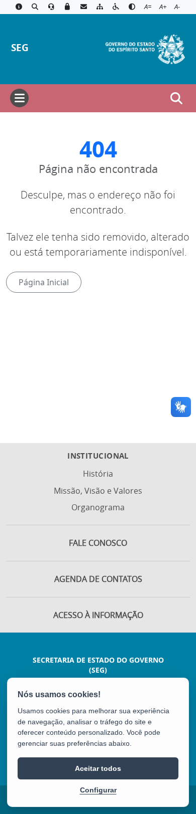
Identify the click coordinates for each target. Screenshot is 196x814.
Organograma (98, 507)
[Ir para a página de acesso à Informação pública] (19, 7)
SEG (20, 47)
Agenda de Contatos (98, 578)
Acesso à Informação (98, 615)
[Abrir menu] (19, 98)
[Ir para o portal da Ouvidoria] (51, 7)
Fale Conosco (98, 542)
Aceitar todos (98, 768)
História (98, 473)
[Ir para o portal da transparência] (35, 7)
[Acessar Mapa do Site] (99, 7)
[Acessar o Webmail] (83, 7)
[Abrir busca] (176, 98)
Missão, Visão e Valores (98, 490)
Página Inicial (44, 282)
